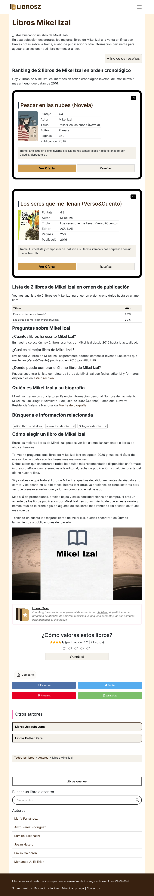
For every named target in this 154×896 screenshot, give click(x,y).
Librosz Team (40, 608)
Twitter (111, 685)
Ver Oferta (47, 168)
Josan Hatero (23, 844)
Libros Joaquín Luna (30, 727)
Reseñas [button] (106, 168)
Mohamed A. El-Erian (29, 862)
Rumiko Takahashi (27, 836)
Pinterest (45, 695)
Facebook (45, 685)
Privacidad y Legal (72, 888)
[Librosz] (25, 7)
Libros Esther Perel (29, 738)
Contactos (93, 888)
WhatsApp (111, 695)
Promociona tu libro (46, 888)
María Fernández (26, 818)
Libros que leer (77, 781)
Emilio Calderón (25, 853)
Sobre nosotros (22, 888)
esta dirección (44, 378)
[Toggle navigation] (139, 7)
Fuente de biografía (72, 405)
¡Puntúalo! (77, 657)
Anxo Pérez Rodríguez (30, 827)
